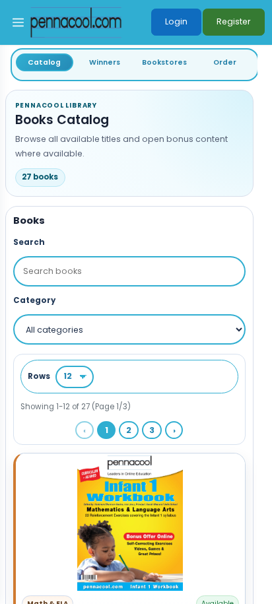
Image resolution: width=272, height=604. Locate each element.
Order (224, 62)
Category (34, 300)
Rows (39, 376)
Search (29, 242)
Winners (104, 62)
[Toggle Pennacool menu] (18, 22)
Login (176, 21)
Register (234, 21)
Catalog (44, 62)
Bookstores (164, 62)
